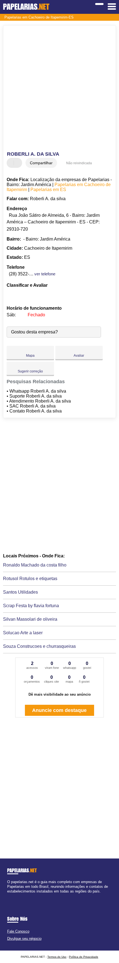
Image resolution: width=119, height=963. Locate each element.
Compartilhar (41, 163)
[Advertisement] (59, 89)
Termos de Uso (56, 956)
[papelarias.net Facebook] (8, 896)
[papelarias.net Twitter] (11, 896)
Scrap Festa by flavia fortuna (31, 605)
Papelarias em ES (48, 189)
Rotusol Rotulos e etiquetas (30, 578)
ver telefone (44, 274)
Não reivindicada (79, 163)
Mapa (30, 355)
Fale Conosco (18, 931)
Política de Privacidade (83, 956)
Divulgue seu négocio (24, 938)
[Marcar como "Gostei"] (11, 163)
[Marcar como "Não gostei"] (18, 163)
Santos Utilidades (20, 592)
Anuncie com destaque (59, 710)
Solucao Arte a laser (23, 632)
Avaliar (79, 355)
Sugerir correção (30, 371)
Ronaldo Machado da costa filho (34, 565)
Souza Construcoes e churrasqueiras (39, 646)
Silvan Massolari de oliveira (30, 619)
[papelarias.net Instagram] (13, 896)
